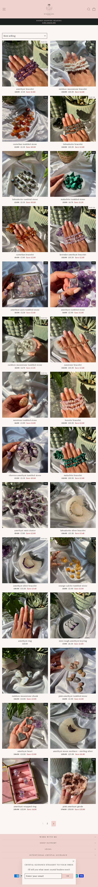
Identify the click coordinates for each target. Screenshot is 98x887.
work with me (48, 837)
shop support (48, 843)
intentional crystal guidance (48, 855)
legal (48, 849)
